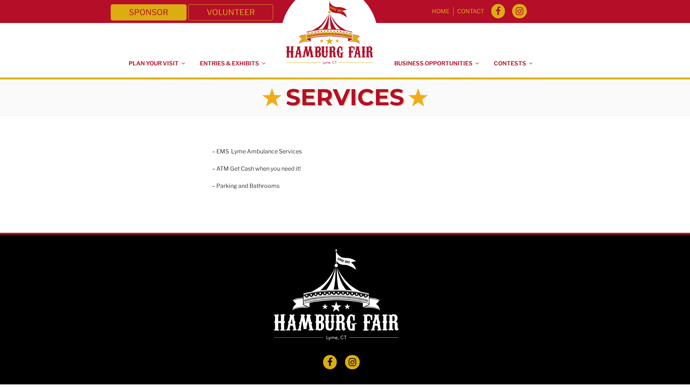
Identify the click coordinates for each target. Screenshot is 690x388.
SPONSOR (148, 12)
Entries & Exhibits (229, 63)
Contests (510, 63)
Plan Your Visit (154, 63)
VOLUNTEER (231, 12)
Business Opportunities (433, 63)
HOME (441, 11)
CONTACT (470, 11)
